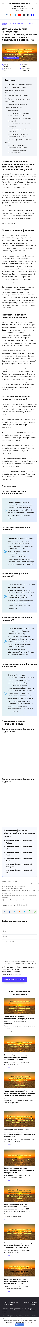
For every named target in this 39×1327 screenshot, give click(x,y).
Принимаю (19, 1324)
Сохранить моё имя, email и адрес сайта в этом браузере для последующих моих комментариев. (20, 962)
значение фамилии (10, 881)
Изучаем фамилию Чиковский (14, 886)
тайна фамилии (8, 893)
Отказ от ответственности (12, 975)
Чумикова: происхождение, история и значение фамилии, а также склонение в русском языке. (19, 1245)
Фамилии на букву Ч (11, 57)
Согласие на (18, 969)
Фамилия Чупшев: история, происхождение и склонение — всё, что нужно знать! (19, 1170)
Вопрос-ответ (13, 111)
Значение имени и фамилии (19, 4)
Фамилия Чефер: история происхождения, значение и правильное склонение (16, 1281)
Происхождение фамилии (18, 96)
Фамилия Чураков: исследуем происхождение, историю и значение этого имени (17, 1057)
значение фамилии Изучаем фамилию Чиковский (21, 884)
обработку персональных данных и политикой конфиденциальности (18, 969)
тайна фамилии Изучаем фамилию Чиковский (19, 895)
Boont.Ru (33, 1304)
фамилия (6, 897)
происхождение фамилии (12, 888)
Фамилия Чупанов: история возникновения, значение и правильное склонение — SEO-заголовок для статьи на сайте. (17, 1207)
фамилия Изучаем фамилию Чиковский (17, 900)
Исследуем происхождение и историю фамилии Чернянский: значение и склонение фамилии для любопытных (19, 1133)
